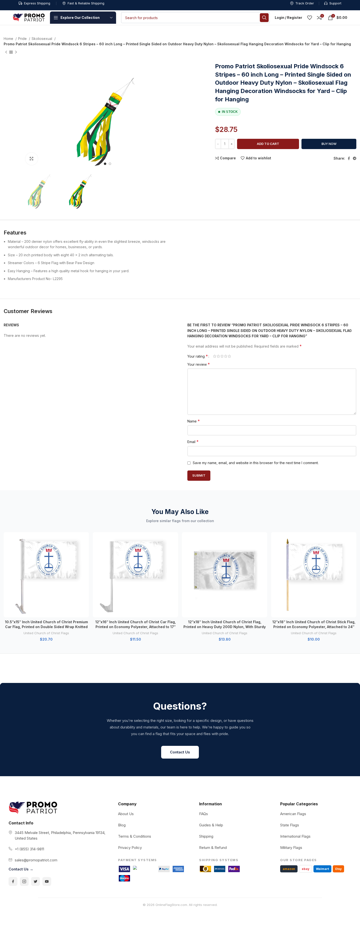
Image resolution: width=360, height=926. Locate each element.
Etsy (338, 869)
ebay (305, 869)
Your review (198, 364)
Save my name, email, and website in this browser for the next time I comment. (256, 463)
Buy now (329, 144)
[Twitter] (35, 881)
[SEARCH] (264, 17)
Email (193, 441)
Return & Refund (213, 847)
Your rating (197, 356)
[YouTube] (46, 881)
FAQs (203, 813)
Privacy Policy (130, 847)
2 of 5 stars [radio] (218, 356)
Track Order (304, 3)
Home (9, 38)
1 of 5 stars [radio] (214, 356)
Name (193, 421)
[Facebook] (13, 881)
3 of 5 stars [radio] (222, 356)
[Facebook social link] (348, 158)
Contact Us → (21, 869)
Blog (122, 825)
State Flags (289, 825)
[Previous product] (6, 52)
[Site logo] (29, 17)
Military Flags (291, 847)
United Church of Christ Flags (46, 633)
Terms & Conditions (134, 836)
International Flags (295, 836)
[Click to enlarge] (31, 159)
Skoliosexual (42, 38)
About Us (126, 813)
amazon (289, 869)
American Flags (293, 813)
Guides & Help (211, 825)
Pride (23, 38)
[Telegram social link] (354, 158)
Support (335, 3)
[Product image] (46, 574)
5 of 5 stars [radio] (229, 356)
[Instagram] (24, 881)
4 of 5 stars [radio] (226, 356)
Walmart (322, 869)
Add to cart (268, 144)
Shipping (206, 836)
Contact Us (180, 752)
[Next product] (15, 52)
